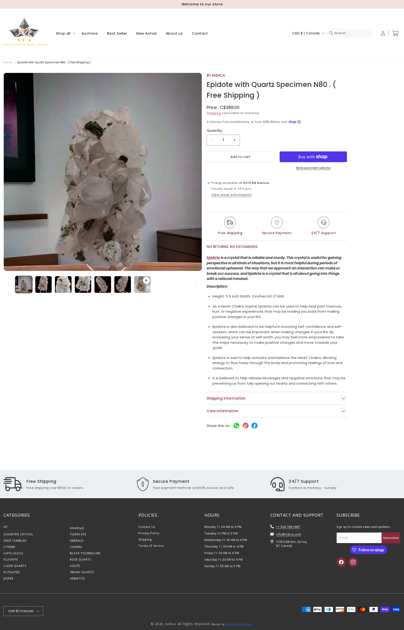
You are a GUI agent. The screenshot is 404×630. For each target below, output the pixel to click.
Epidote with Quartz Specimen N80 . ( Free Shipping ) (54, 62)
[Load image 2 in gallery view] (43, 284)
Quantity (214, 130)
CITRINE (9, 547)
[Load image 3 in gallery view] (63, 284)
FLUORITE (11, 560)
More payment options (313, 168)
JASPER (9, 578)
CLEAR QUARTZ (15, 566)
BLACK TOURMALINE (85, 553)
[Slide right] (197, 285)
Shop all (63, 33)
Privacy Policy (148, 533)
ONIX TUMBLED (15, 541)
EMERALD (77, 541)
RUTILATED (12, 572)
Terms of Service (151, 546)
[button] (64, 33)
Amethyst (77, 528)
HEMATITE (77, 578)
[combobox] (349, 33)
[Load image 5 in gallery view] (103, 284)
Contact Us (146, 527)
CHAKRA (76, 547)
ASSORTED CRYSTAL (18, 534)
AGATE (75, 566)
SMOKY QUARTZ (82, 572)
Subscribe (391, 538)
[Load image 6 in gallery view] (122, 284)
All (5, 527)
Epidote (213, 257)
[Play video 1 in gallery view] (142, 284)
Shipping (214, 113)
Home (8, 62)
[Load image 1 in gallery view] (23, 284)
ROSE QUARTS (80, 560)
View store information (231, 195)
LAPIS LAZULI (13, 553)
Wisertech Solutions (239, 624)
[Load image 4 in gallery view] (83, 284)
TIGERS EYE (78, 534)
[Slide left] (9, 285)
